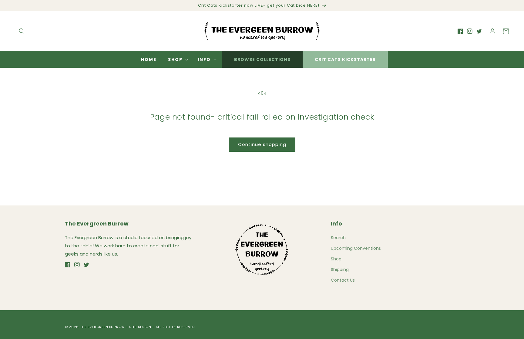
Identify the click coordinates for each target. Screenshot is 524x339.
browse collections (262, 59)
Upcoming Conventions (356, 248)
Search (338, 238)
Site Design (140, 326)
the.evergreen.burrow (102, 326)
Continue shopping (262, 144)
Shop (336, 259)
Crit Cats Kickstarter (345, 59)
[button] (22, 31)
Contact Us (343, 280)
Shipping (340, 269)
